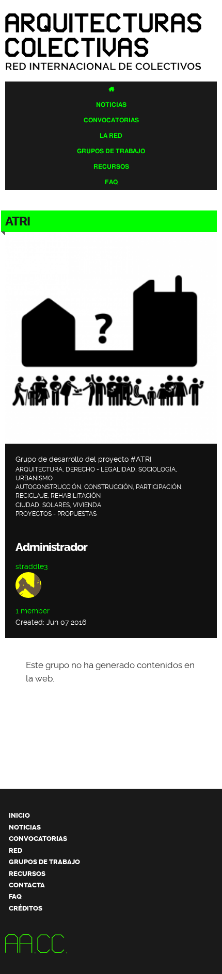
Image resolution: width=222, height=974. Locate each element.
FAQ (111, 182)
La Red (111, 136)
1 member (32, 611)
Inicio (19, 815)
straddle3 (31, 566)
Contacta (27, 885)
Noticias (111, 105)
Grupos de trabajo (111, 151)
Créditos (25, 908)
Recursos (111, 167)
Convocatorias (111, 120)
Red (15, 850)
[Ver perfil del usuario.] (28, 600)
